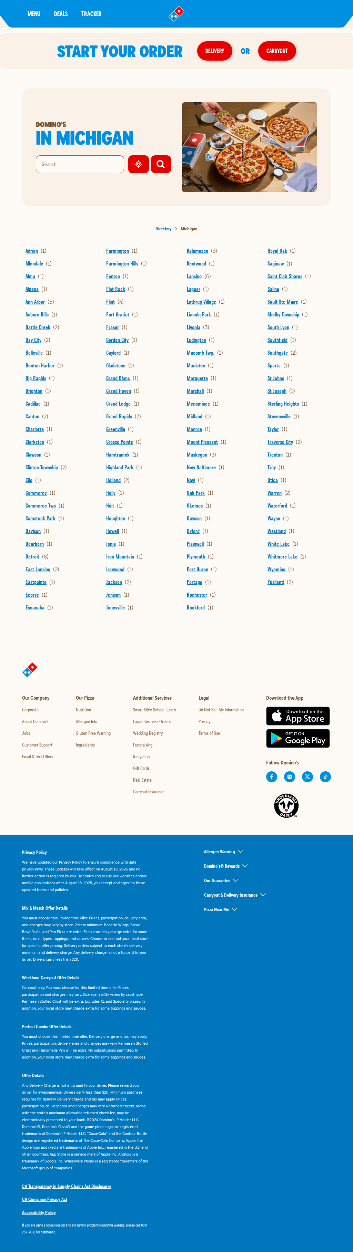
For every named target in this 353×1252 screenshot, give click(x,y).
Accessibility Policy (39, 1212)
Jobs (26, 733)
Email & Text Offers (37, 756)
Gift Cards (141, 768)
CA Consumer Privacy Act (44, 1199)
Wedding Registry (148, 733)
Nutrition (83, 710)
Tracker (91, 13)
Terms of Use (209, 733)
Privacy (204, 721)
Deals (61, 13)
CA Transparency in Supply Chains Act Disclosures (66, 1186)
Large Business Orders (152, 721)
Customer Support (37, 745)
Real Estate (142, 780)
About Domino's (35, 721)
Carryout (277, 51)
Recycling (141, 756)
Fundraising (142, 745)
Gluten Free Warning (93, 733)
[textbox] (85, 1228)
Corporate (30, 710)
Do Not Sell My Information (221, 710)
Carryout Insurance (148, 792)
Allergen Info (86, 721)
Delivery (214, 51)
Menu (34, 13)
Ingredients (85, 745)
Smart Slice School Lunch (154, 710)
